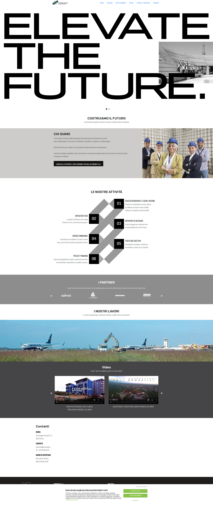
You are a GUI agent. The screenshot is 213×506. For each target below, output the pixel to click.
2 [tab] (108, 109)
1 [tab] (105, 109)
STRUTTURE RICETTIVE (133, 240)
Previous (51, 296)
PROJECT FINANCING (80, 255)
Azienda (109, 2)
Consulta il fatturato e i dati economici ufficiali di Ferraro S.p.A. (78, 163)
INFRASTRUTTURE (81, 215)
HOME (102, 2)
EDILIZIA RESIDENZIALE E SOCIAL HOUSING (140, 200)
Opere (131, 2)
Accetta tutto (135, 491)
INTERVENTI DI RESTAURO (134, 220)
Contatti (156, 2)
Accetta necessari (135, 495)
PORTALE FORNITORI (143, 2)
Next (161, 296)
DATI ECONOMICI (121, 2)
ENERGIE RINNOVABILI (80, 235)
